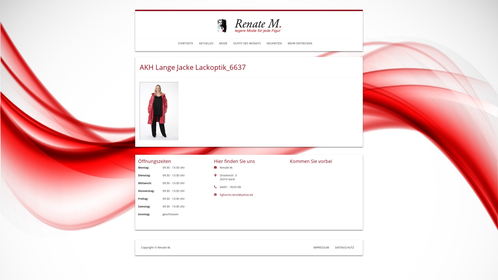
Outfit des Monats (247, 43)
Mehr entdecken (300, 43)
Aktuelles (206, 43)
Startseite (185, 43)
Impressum (321, 247)
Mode (223, 43)
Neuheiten (274, 43)
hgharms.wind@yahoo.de (236, 195)
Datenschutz (344, 247)
